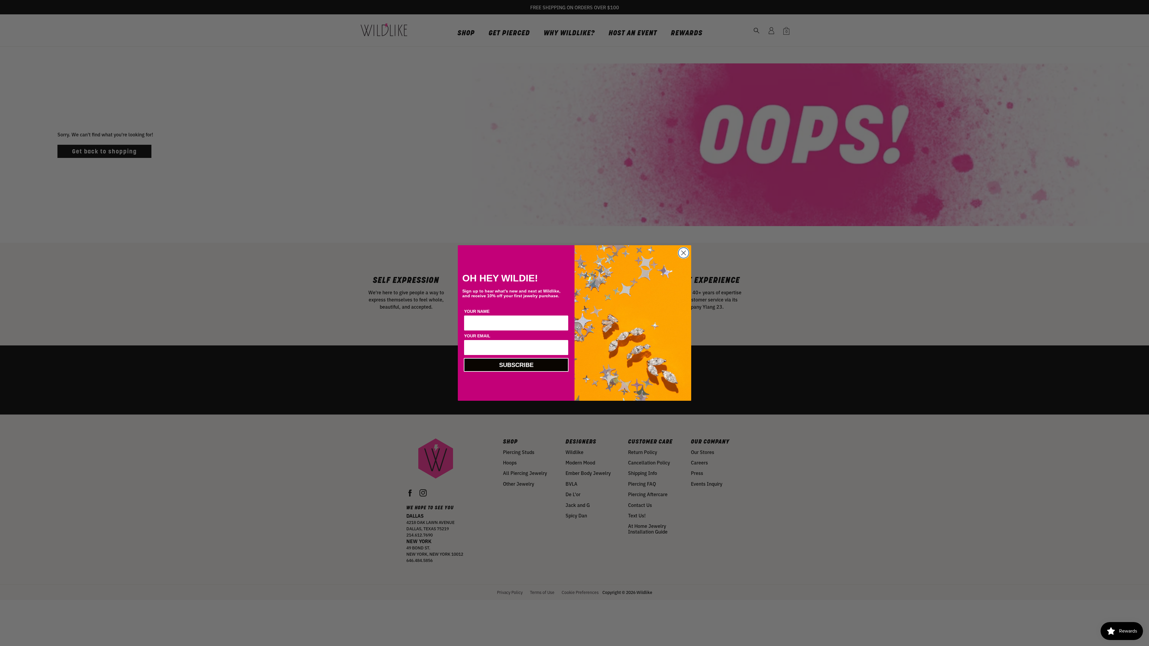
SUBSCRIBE (516, 365)
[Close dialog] (683, 253)
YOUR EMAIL (477, 335)
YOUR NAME (477, 311)
